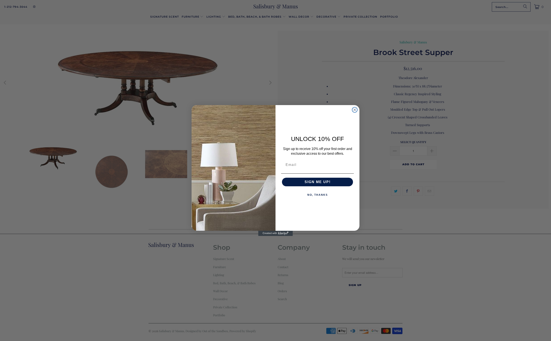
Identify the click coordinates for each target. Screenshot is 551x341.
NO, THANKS (317, 194)
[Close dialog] (354, 109)
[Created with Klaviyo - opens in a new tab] (275, 233)
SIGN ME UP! (318, 182)
